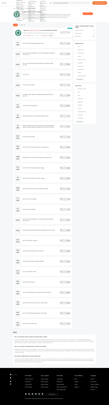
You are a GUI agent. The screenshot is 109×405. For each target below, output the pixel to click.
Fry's (79, 92)
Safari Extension (28, 387)
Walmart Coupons (44, 381)
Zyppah (79, 56)
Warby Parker (80, 49)
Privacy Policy (93, 381)
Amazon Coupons (44, 379)
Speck (79, 95)
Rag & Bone (80, 114)
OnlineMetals (80, 118)
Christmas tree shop (82, 88)
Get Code (66, 32)
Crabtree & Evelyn (82, 59)
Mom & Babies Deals (61, 389)
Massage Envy (81, 66)
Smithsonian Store (81, 111)
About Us (92, 379)
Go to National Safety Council (87, 13)
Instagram (77, 387)
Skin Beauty (80, 62)
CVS (79, 46)
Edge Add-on (28, 381)
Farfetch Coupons (44, 387)
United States (51, 394)
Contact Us (92, 389)
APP (51, 3)
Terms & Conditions (94, 384)
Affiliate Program (94, 387)
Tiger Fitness (80, 98)
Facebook (77, 381)
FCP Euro (80, 108)
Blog (76, 379)
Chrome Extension (29, 379)
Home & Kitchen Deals (62, 387)
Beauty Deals (59, 381)
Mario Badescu (81, 69)
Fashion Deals (60, 379)
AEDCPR (80, 105)
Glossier (79, 72)
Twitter (76, 384)
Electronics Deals (60, 384)
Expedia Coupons (44, 384)
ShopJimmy (80, 101)
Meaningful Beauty (82, 75)
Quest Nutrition (81, 53)
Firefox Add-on (28, 384)
